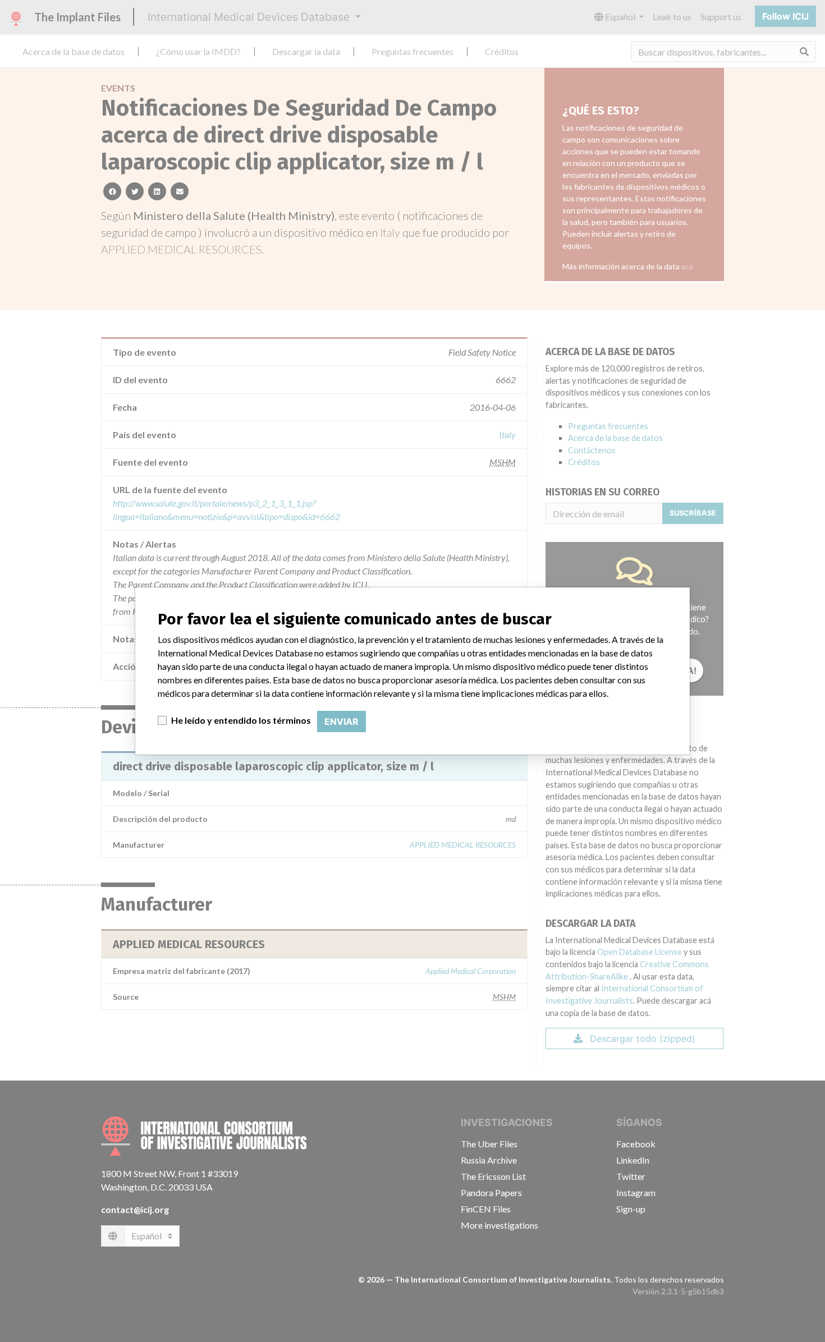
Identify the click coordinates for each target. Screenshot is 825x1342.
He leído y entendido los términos (241, 720)
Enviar (341, 721)
